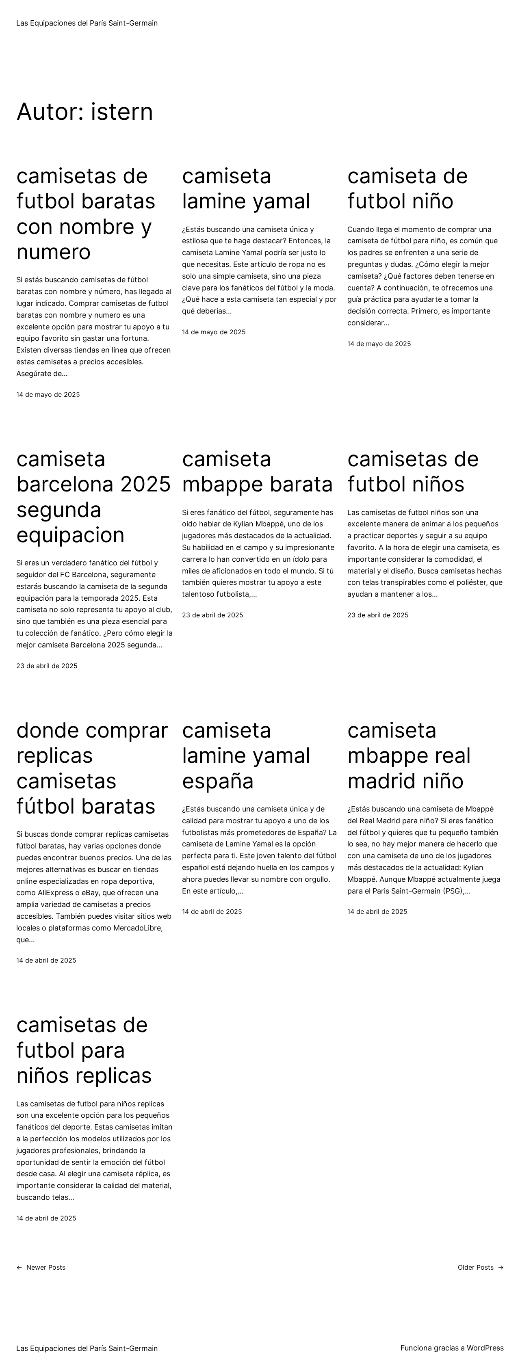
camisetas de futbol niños (413, 471)
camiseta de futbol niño (407, 188)
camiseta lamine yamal (246, 188)
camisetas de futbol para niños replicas (84, 1050)
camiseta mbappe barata (257, 471)
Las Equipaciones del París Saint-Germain (87, 23)
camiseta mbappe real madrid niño (409, 756)
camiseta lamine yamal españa (246, 756)
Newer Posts (40, 1267)
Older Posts (481, 1267)
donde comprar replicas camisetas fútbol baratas (92, 768)
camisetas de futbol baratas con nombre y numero (86, 213)
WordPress (485, 1348)
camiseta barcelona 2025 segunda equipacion (93, 497)
